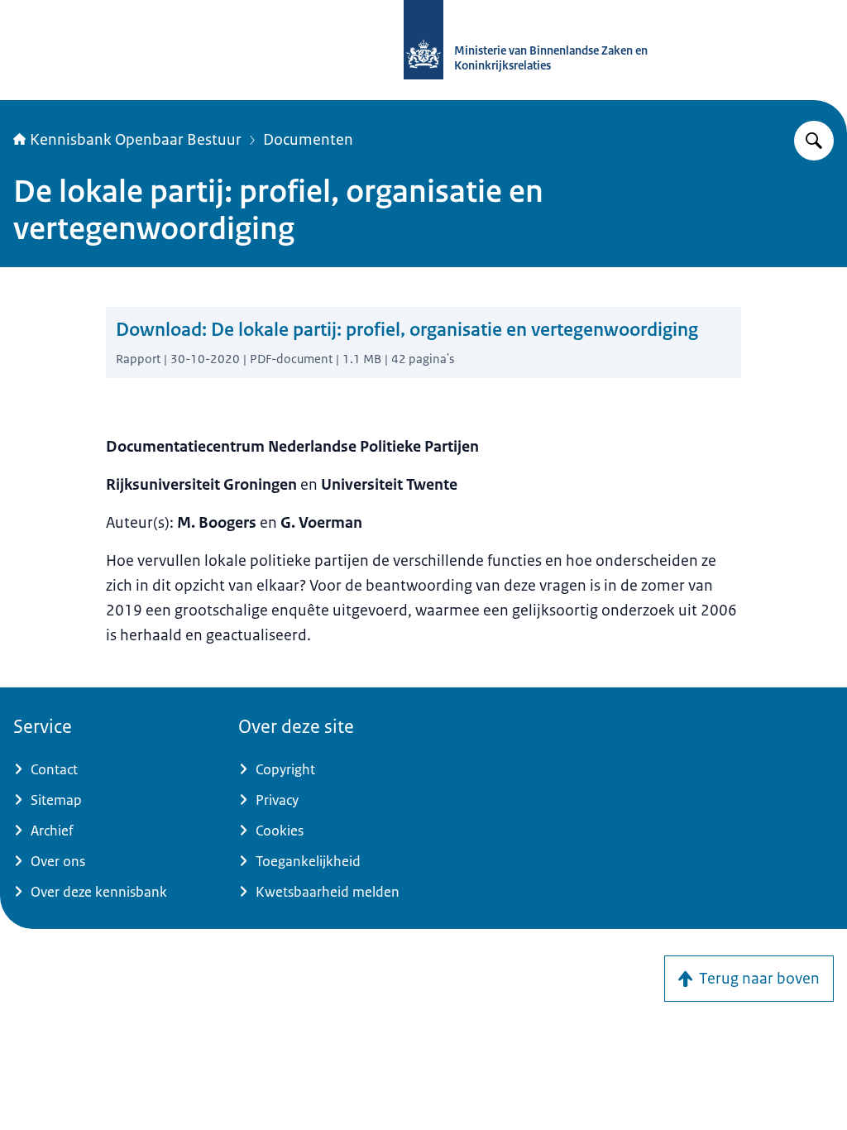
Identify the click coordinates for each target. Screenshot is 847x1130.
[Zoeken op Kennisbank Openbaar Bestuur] (814, 140)
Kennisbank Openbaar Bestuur (136, 140)
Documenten (308, 140)
